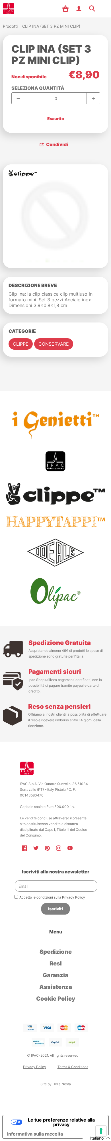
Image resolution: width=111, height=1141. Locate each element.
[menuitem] (66, 8)
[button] (66, 8)
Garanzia (55, 975)
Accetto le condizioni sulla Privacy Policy (52, 897)
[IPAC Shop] (8, 8)
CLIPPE (20, 344)
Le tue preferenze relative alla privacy (61, 1122)
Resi (56, 963)
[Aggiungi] (93, 98)
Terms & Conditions (72, 1067)
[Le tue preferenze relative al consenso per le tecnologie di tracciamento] (101, 1131)
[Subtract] (18, 98)
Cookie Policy (55, 998)
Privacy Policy (34, 1067)
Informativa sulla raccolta (35, 1134)
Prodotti (10, 26)
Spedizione (56, 951)
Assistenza (55, 986)
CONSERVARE (53, 344)
